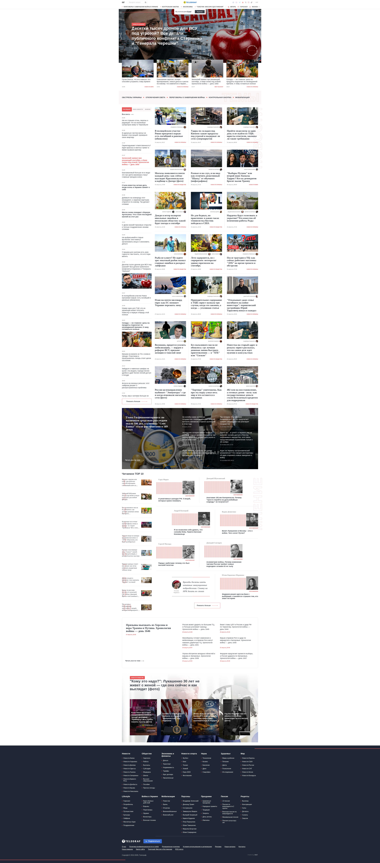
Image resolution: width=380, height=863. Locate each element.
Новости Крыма (129, 788)
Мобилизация (242, 97)
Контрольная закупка (170, 7)
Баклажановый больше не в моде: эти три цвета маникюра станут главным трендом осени (136, 175)
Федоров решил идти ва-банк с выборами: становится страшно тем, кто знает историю (240, 596)
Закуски (245, 818)
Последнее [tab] (127, 109)
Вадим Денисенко (229, 512)
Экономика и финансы (168, 755)
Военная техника (149, 820)
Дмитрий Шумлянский (215, 478)
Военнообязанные (170, 811)
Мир (243, 754)
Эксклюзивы (188, 7)
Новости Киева (128, 758)
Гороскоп (244, 7)
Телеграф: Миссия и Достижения (160, 849)
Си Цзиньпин (187, 808)
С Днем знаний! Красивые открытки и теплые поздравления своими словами (136, 227)
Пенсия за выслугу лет (229, 821)
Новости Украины (182, 86)
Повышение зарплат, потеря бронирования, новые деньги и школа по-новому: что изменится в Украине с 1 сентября (166, 36)
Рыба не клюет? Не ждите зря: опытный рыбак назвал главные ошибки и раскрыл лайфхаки (170, 261)
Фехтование (187, 775)
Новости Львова (129, 772)
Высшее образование (148, 780)
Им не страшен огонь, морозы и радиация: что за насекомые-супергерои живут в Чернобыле (135, 122)
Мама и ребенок (228, 758)
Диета (224, 765)
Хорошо (200, 11)
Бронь (165, 804)
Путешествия (128, 811)
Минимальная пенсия (230, 817)
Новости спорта (189, 754)
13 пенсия (226, 801)
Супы (244, 808)
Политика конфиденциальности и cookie (144, 846)
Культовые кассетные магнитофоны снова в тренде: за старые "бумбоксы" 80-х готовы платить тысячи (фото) (131, 525)
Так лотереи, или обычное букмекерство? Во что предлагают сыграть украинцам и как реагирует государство (234, 420)
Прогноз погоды (149, 788)
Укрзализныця (168, 778)
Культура (126, 815)
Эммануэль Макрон (190, 811)
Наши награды (230, 846)
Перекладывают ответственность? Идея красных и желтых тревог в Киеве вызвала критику (136, 148)
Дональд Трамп (188, 804)
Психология (226, 768)
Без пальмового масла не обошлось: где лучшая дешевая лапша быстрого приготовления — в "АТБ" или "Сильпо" (205, 350)
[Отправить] (145, 2)
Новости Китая (247, 772)
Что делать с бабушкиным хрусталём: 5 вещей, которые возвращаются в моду (130, 607)
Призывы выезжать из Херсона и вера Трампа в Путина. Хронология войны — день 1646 (148, 628)
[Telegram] (239, 2)
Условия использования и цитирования (197, 846)
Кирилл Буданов (189, 818)
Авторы (233, 7)
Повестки (166, 801)
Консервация (247, 804)
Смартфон (206, 772)
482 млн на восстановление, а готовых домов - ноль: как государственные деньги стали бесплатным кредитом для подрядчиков (242, 395)
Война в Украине (150, 796)
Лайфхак (126, 818)
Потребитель (128, 804)
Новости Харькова (130, 761)
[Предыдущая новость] (121, 36)
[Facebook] (233, 2)
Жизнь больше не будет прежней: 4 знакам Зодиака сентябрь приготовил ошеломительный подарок (205, 717)
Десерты (245, 811)
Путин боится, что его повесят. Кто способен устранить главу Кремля (240, 80)
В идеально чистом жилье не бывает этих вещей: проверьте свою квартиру (134, 135)
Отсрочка (166, 808)
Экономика (256, 7)
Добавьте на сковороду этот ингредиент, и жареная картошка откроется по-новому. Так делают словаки (135, 201)
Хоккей (185, 768)
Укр (257, 2)
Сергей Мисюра (164, 544)
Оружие (146, 813)
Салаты (245, 815)
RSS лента (179, 849)
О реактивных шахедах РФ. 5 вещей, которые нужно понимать (174, 500)
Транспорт (167, 764)
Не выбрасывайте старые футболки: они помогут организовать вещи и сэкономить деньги (135, 240)
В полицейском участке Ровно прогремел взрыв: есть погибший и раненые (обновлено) (136, 298)
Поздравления (128, 825)
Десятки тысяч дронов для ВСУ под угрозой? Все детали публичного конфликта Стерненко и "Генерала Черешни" (206, 81)
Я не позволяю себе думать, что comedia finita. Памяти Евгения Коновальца (188, 532)
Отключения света (155, 97)
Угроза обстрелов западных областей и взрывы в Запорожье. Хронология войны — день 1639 (198, 656)
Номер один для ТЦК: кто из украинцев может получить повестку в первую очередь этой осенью (135, 311)
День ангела (207, 817)
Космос (205, 761)
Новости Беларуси (249, 775)
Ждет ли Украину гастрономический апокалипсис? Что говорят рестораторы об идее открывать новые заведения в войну (236, 454)
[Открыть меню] (123, 2)
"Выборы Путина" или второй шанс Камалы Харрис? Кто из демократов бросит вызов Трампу (241, 177)
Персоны (185, 796)
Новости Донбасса (130, 784)
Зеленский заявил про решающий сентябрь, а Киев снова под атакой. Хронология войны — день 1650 (136, 81)
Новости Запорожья (130, 775)
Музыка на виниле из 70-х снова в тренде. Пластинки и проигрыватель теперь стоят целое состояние (136, 357)
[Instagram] (248, 2)
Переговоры (147, 810)
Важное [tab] (147, 109)
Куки (189, 11)
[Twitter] (245, 2)
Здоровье (225, 754)
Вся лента (126, 114)
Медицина (147, 772)
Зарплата (146, 758)
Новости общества (180, 184)
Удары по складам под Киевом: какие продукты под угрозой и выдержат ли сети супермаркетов (205, 135)
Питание (225, 761)
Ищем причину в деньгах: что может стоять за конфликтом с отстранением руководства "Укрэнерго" (198, 453)
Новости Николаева (130, 791)
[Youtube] (242, 2)
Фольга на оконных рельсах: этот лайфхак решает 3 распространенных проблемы (135, 385)
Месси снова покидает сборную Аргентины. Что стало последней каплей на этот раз (137, 214)
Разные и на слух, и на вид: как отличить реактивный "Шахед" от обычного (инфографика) (205, 177)
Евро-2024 (187, 772)
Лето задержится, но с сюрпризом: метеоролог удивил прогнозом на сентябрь (203, 261)
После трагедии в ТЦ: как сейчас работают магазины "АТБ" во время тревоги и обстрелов (241, 261)
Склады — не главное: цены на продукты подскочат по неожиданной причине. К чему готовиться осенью (172, 81)
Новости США (247, 761)
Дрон (204, 768)
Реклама (218, 846)
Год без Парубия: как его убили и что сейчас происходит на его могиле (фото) (236, 717)
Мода (125, 808)
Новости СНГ (247, 768)
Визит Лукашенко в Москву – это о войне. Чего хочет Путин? (237, 532)
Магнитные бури (129, 822)
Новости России (248, 765)
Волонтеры (147, 817)
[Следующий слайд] (259, 7)
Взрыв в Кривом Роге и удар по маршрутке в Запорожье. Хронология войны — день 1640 (235, 640)
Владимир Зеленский (190, 801)
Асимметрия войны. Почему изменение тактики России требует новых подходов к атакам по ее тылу (223, 564)
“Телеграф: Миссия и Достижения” (210, 7)
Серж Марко (163, 480)
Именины (206, 820)
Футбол (185, 758)
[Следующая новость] (258, 36)
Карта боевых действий (148, 802)
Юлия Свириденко (189, 832)
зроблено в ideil (252, 855)
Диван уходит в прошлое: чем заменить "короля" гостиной (130, 580)
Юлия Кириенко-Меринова (233, 575)
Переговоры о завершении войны (187, 97)
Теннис (185, 765)
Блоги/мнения (190, 495)
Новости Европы (248, 758)
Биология (206, 765)
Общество (147, 754)
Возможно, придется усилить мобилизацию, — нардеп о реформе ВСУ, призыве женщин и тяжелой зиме (170, 349)
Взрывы (146, 806)
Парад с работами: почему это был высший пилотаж (173, 564)
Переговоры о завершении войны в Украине (141, 7)
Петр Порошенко (189, 822)
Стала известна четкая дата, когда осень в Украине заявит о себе (136, 187)
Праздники (206, 796)
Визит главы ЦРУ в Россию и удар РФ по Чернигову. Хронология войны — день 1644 (235, 627)
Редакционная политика (171, 846)
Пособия (146, 784)
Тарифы (166, 771)
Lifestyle (126, 796)
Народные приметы (210, 806)
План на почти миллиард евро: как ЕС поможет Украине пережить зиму (168, 303)
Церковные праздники (207, 802)
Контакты (242, 846)
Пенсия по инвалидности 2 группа (228, 806)
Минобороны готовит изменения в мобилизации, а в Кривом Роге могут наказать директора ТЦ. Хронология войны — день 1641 (197, 641)
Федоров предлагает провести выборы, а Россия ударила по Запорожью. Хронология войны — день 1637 (236, 656)
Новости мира (253, 86)
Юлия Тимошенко (189, 825)
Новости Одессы (129, 768)
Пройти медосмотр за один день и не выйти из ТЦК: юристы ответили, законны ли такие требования (242, 135)
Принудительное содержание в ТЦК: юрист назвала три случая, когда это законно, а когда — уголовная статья (206, 304)
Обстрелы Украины (132, 97)
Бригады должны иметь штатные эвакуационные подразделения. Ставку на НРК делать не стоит (195, 586)
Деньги (165, 760)
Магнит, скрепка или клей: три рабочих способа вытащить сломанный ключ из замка (129, 482)
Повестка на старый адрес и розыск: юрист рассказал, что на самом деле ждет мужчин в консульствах (242, 349)
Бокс (184, 761)
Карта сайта (140, 849)
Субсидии (146, 768)
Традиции (206, 810)
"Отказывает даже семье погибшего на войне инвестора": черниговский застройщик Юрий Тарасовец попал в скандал (241, 305)
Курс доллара (168, 774)
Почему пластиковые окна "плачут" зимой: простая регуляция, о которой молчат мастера (131, 553)
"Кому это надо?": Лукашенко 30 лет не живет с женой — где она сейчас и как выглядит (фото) (165, 685)
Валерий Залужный (190, 815)
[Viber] (236, 2)
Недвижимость (168, 767)
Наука (204, 754)
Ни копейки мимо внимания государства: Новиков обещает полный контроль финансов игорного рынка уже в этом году (199, 420)
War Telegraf (149, 86)
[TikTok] (251, 2)
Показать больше (133, 401)
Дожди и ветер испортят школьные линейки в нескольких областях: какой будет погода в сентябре (170, 219)
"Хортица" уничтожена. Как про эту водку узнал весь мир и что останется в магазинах (206, 394)
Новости (126, 754)
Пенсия (224, 796)
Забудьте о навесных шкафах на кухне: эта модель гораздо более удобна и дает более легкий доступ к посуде (136, 372)
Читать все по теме (132, 460)
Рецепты (245, 796)
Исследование (227, 772)
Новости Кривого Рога (129, 780)
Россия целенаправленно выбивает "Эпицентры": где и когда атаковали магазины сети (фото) (170, 394)
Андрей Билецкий (181, 511)
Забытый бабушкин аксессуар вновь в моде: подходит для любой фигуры (131, 496)
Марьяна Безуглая (189, 829)
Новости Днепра (129, 765)
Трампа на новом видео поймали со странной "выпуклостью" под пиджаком (172, 717)
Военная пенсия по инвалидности (229, 812)
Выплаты (146, 765)
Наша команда (127, 849)
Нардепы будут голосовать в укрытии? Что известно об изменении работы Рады (242, 218)
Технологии (207, 758)
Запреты (206, 813)
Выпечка (245, 801)
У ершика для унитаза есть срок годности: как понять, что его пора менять (136, 254)
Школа (145, 775)
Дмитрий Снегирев (214, 543)
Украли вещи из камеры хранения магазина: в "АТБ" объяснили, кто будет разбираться (130, 539)
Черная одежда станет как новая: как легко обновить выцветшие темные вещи (130, 567)
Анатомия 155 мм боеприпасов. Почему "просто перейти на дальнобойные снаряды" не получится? (224, 500)
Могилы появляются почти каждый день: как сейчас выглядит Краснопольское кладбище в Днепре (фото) (170, 177)
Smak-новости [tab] (138, 109)
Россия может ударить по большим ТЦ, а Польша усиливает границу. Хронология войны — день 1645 (198, 627)
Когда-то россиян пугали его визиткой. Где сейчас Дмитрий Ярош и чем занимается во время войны (130, 593)
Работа (145, 761)
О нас (124, 846)
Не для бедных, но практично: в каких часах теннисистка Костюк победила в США (205, 219)
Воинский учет (168, 815)
